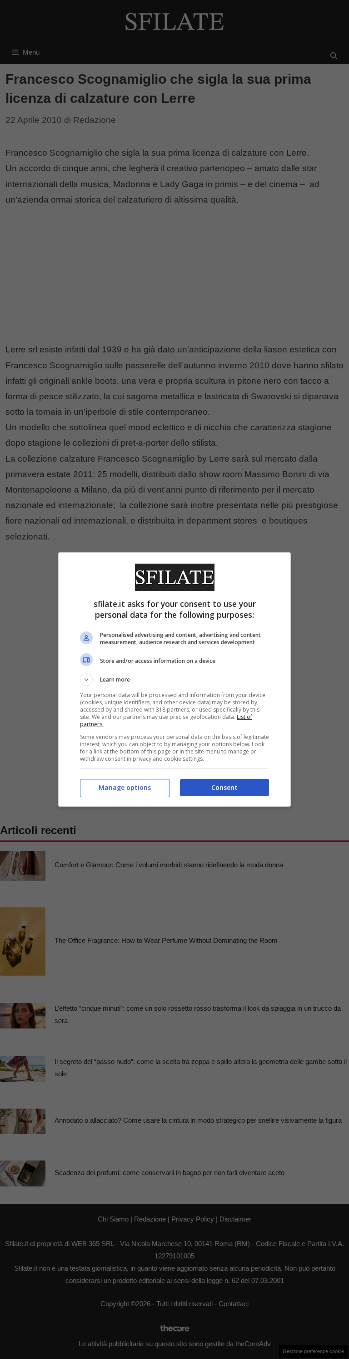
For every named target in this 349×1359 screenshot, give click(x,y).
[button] (174, 679)
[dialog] (174, 679)
